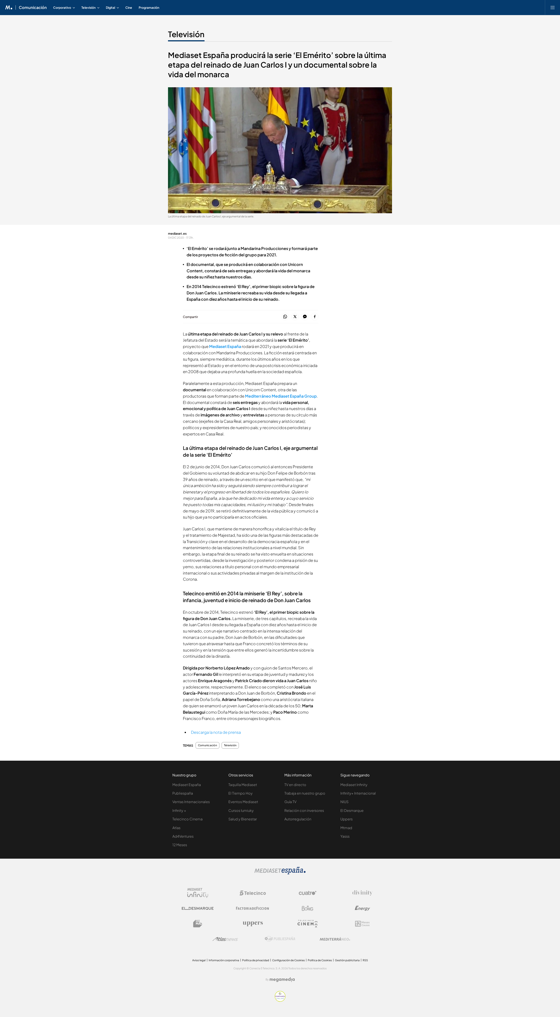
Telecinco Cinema (187, 819)
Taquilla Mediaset (242, 784)
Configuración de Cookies (288, 960)
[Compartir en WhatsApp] (285, 317)
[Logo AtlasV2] (225, 939)
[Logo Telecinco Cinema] (308, 924)
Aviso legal (199, 960)
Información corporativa (224, 960)
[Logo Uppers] (253, 923)
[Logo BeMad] (197, 923)
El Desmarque (352, 810)
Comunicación (33, 7)
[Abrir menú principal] (552, 7)
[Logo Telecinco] (253, 893)
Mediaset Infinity (354, 784)
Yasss (345, 836)
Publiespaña (182, 793)
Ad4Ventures (183, 836)
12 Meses (179, 844)
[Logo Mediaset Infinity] (197, 893)
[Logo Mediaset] (280, 873)
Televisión (186, 34)
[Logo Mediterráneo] (335, 939)
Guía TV (290, 801)
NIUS (344, 801)
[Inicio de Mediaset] (8, 7)
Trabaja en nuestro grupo (304, 793)
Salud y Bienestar (242, 819)
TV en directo (295, 784)
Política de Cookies (320, 960)
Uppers (346, 819)
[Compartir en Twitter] (295, 317)
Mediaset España (225, 346)
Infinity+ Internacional (358, 793)
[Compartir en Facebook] (314, 317)
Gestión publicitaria (347, 960)
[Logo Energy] (362, 908)
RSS (365, 960)
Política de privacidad (255, 960)
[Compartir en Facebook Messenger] (305, 317)
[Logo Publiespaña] (280, 938)
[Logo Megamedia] (282, 979)
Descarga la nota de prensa (216, 732)
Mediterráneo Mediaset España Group (281, 395)
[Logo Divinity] (362, 893)
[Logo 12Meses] (362, 924)
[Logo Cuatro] (307, 893)
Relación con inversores (304, 810)
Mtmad (346, 827)
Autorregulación (297, 819)
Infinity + (179, 810)
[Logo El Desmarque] (198, 908)
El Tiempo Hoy (240, 793)
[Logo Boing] (307, 908)
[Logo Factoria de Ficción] (252, 908)
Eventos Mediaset (243, 801)
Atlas (176, 827)
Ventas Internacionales (191, 801)
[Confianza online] (280, 1000)
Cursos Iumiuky (241, 810)
